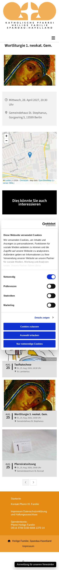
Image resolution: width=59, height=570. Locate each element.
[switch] (51, 286)
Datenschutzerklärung (18, 554)
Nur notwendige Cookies (29, 343)
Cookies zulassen (29, 326)
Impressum (28, 546)
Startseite (16, 498)
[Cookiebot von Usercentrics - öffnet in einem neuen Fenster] (42, 224)
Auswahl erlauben (29, 335)
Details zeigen (42, 317)
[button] (29, 38)
